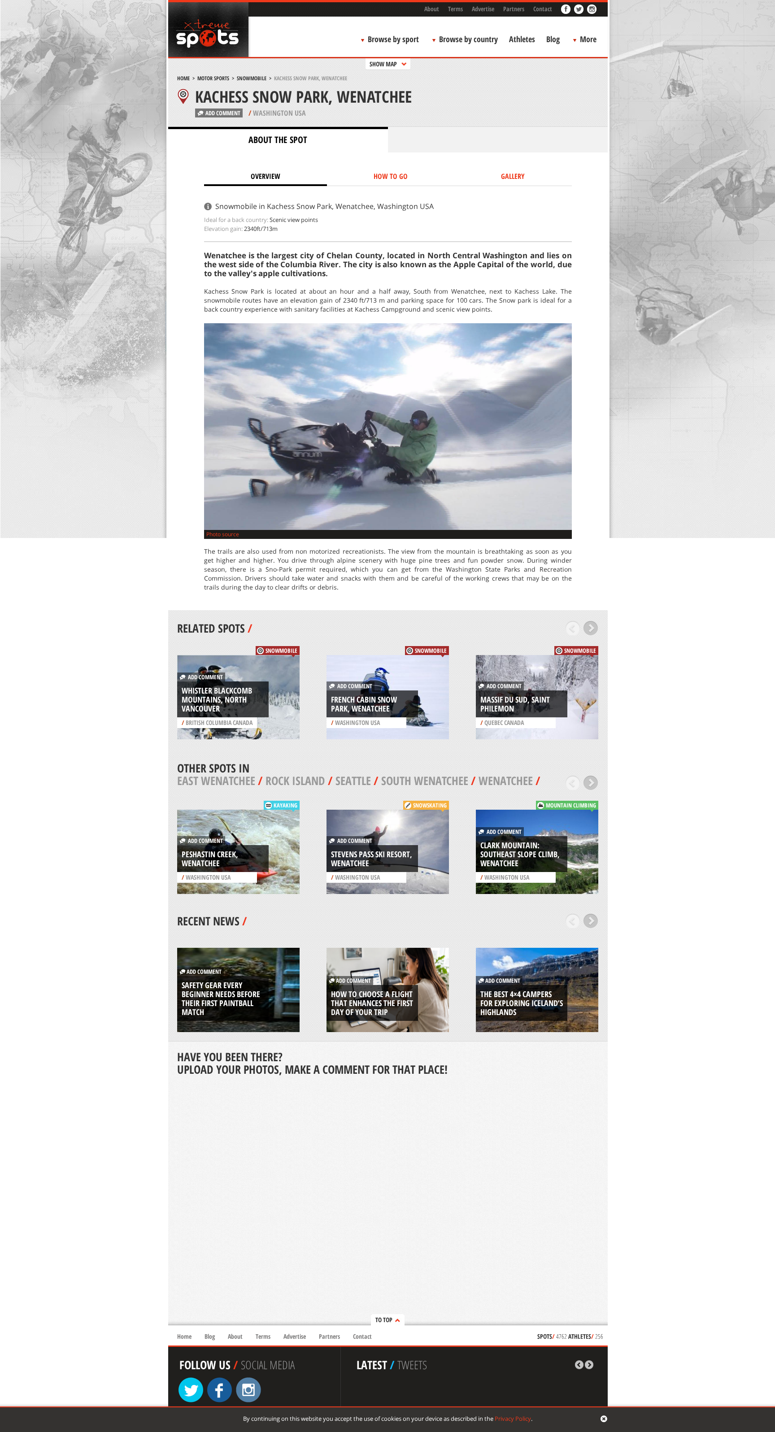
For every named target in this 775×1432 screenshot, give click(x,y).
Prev (573, 628)
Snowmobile (251, 78)
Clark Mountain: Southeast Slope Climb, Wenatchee (520, 854)
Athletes (522, 39)
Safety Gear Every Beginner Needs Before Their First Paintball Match (221, 998)
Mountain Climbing (571, 805)
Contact (542, 8)
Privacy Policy (513, 1419)
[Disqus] (388, 1201)
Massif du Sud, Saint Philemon (515, 704)
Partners (513, 8)
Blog (553, 39)
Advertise (483, 8)
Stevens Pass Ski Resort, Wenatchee (371, 858)
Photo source (222, 534)
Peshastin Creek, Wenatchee (210, 858)
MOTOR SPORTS (213, 78)
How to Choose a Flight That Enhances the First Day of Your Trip (372, 1003)
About (431, 8)
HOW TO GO (391, 176)
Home (183, 78)
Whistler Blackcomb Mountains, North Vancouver (217, 699)
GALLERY (513, 176)
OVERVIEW (265, 176)
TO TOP (383, 1319)
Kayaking (285, 805)
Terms (455, 8)
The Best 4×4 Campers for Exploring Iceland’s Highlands (521, 1003)
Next (591, 628)
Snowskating (430, 805)
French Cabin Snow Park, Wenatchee (364, 704)
